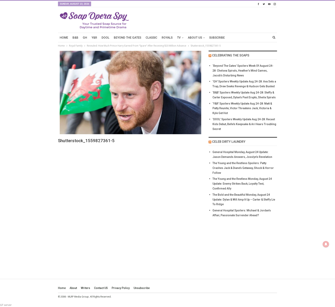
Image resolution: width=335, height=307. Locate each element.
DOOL (105, 37)
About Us (195, 37)
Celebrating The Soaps (230, 55)
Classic (151, 37)
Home (62, 288)
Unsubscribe (142, 288)
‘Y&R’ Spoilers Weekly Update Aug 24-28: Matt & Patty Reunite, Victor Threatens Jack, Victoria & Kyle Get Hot (242, 108)
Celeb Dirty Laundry (228, 142)
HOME (64, 37)
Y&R (94, 37)
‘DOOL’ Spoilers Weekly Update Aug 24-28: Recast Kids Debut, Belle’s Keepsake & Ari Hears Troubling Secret (244, 124)
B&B (75, 37)
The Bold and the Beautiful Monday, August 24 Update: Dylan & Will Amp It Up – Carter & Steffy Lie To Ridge (243, 199)
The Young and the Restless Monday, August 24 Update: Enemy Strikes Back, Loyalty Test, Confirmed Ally (242, 183)
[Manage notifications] (326, 244)
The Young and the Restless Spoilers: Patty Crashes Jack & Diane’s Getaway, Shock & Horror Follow (243, 168)
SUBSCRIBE (217, 37)
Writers (85, 288)
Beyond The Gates (127, 37)
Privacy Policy (121, 288)
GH (85, 37)
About (73, 288)
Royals (167, 37)
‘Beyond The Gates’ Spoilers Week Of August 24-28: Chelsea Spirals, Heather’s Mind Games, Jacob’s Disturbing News (242, 70)
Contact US (101, 288)
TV (179, 37)
